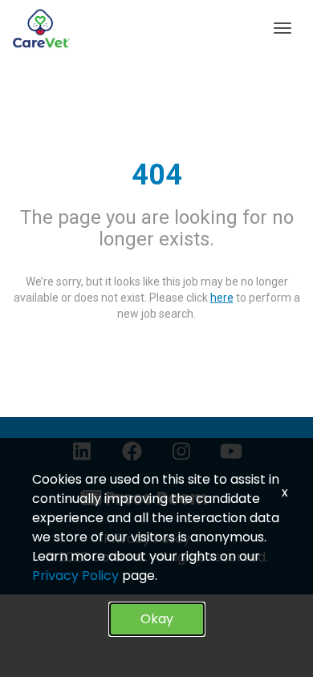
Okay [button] (156, 619)
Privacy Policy (75, 575)
